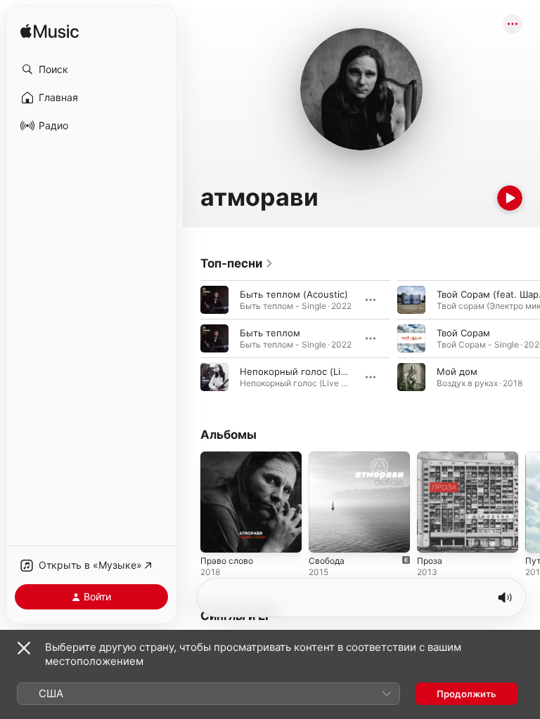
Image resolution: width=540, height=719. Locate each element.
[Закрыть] (24, 648)
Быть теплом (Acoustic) (294, 294)
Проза (429, 560)
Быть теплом (270, 332)
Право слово (226, 560)
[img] (49, 32)
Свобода (327, 560)
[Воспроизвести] (509, 198)
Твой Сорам (463, 332)
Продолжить (466, 693)
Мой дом (457, 371)
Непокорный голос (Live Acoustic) (317, 371)
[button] (91, 69)
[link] (237, 263)
